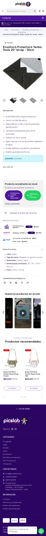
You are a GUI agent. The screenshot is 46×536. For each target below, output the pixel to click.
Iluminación (7, 454)
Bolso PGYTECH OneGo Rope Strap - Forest (12, 374)
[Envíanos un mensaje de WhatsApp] (41, 531)
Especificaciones (9, 249)
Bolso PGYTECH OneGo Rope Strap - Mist (33, 374)
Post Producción (9, 461)
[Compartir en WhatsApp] (16, 283)
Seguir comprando (12, 203)
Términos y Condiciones (12, 502)
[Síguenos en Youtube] (16, 429)
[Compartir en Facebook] (5, 283)
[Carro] (43, 11)
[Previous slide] (4, 100)
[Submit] (35, 11)
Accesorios (22, 32)
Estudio (6, 448)
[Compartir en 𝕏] (10, 283)
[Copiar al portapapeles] (28, 283)
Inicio (6, 30)
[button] (23, 408)
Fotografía (7, 441)
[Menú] (2, 11)
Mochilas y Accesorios (30, 30)
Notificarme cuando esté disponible (14, 195)
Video (5, 445)
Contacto (6, 499)
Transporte (7, 464)
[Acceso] (39, 11)
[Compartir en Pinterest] (22, 283)
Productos (15, 30)
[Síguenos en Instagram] (12, 429)
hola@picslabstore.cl (13, 474)
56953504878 (10, 480)
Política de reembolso (11, 505)
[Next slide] (41, 100)
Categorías (6, 18)
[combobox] (21, 11)
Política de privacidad (11, 509)
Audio (5, 451)
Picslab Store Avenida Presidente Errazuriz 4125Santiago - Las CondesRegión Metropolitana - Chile (18, 486)
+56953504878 (11, 477)
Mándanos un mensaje (34, 195)
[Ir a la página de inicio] (23, 4)
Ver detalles (12, 388)
